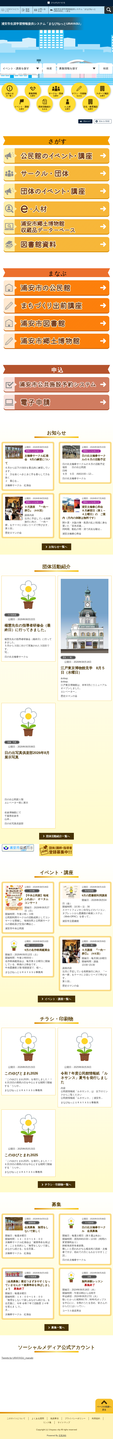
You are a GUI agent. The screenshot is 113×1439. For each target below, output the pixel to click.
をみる (79, 94)
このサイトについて (12, 10)
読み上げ (86, 121)
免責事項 (54, 1418)
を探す (33, 94)
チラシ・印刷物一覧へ (58, 1184)
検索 (49, 68)
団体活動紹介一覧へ (58, 836)
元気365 (62, 1435)
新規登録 (27, 10)
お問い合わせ (42, 10)
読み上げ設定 (104, 121)
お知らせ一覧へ (58, 546)
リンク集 (47, 1422)
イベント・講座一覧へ (58, 999)
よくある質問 (38, 1418)
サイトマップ (64, 1422)
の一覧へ (9, 94)
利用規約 (96, 1418)
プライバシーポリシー (75, 1418)
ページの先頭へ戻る (104, 1408)
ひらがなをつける (58, 3)
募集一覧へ (58, 1327)
